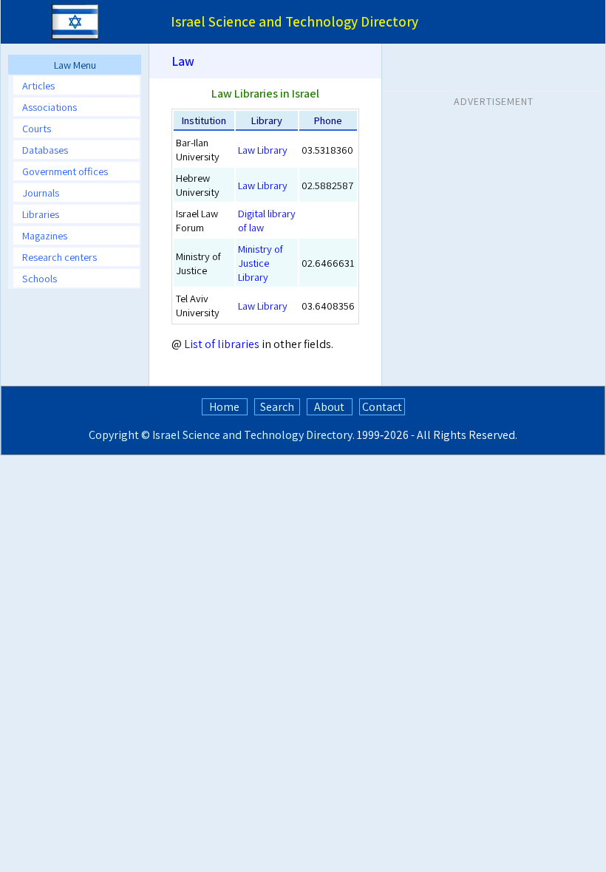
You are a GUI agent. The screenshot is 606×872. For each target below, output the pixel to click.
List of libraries (221, 344)
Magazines (44, 235)
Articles (38, 85)
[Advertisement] (493, 206)
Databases (45, 150)
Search (277, 407)
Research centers (59, 257)
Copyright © (119, 435)
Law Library (262, 150)
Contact (382, 407)
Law (182, 60)
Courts (36, 128)
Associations (49, 107)
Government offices (65, 171)
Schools (39, 278)
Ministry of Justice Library (260, 263)
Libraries (40, 214)
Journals (40, 192)
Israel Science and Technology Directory (252, 435)
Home (224, 407)
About (329, 407)
